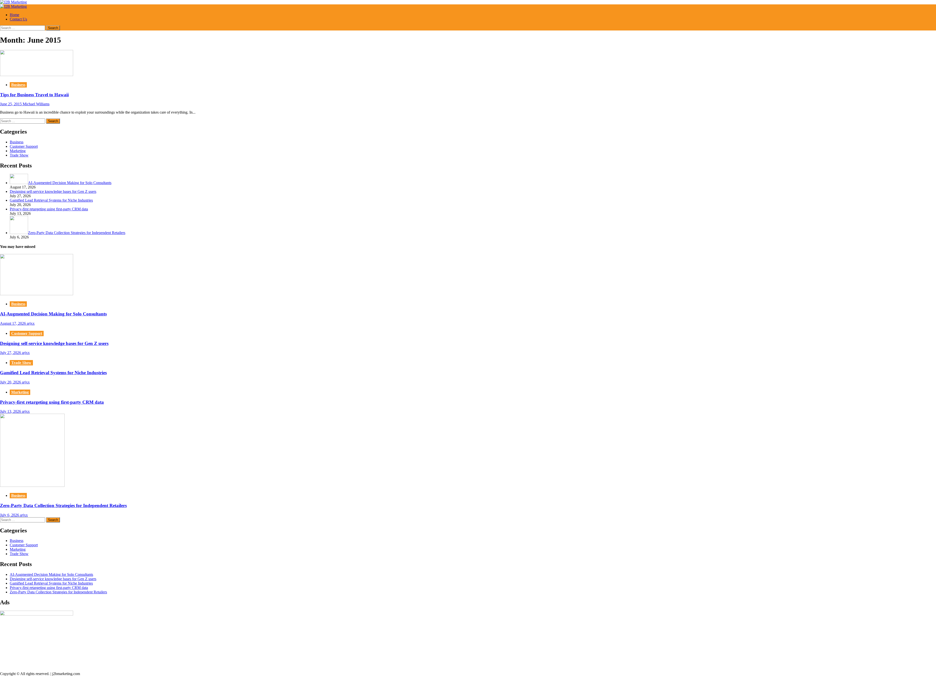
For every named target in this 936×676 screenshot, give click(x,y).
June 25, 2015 (11, 104)
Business (18, 85)
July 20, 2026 (11, 382)
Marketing (18, 151)
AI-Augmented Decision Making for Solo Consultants (53, 313)
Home (14, 15)
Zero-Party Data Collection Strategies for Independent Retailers (63, 505)
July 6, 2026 (10, 515)
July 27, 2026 (11, 353)
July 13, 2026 (11, 411)
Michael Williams (36, 104)
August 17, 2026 (13, 323)
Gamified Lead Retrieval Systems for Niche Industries (53, 372)
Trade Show (19, 155)
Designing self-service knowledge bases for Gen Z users (54, 343)
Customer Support (24, 146)
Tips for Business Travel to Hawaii (34, 94)
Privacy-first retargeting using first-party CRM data (52, 402)
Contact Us (18, 19)
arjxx (31, 323)
